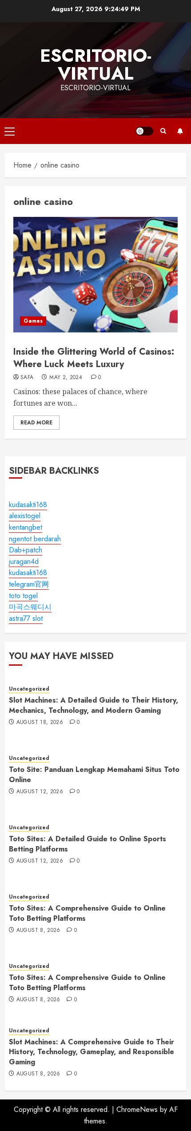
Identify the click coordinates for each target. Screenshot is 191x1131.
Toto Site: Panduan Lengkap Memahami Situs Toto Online (94, 774)
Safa (26, 377)
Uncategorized (29, 689)
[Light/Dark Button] (144, 131)
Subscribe (180, 131)
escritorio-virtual (95, 64)
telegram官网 (29, 584)
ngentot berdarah (35, 539)
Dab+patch (25, 550)
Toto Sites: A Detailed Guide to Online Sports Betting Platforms (87, 844)
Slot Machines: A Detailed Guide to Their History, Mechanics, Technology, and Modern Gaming (93, 705)
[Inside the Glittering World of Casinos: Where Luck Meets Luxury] (95, 274)
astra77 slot (26, 618)
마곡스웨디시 (30, 607)
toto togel (23, 596)
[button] (9, 131)
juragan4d (24, 561)
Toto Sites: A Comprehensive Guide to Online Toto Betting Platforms (87, 913)
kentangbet (25, 527)
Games (33, 321)
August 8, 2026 (38, 930)
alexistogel (24, 516)
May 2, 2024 (65, 377)
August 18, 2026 (39, 722)
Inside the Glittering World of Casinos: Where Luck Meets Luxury (93, 358)
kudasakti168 (28, 505)
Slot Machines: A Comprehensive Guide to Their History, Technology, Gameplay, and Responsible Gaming (91, 1052)
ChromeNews (137, 1109)
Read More (36, 423)
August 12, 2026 (39, 791)
